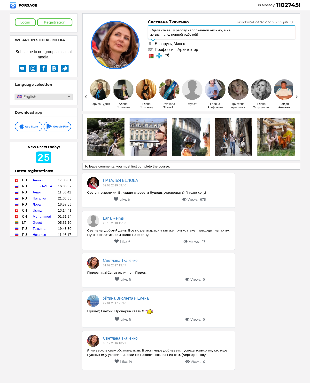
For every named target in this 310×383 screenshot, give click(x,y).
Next (297, 96)
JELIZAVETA (42, 186)
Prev (86, 96)
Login (25, 22)
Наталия (39, 198)
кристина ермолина (238, 105)
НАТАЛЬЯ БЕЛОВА (120, 180)
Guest (37, 222)
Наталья (39, 235)
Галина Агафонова (215, 105)
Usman (38, 210)
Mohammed (42, 216)
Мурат (192, 104)
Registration (55, 22)
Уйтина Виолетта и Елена (126, 298)
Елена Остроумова (261, 105)
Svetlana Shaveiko (169, 105)
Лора (37, 204)
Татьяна (39, 229)
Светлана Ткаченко (120, 260)
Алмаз (38, 180)
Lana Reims (113, 218)
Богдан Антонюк (284, 105)
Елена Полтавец (146, 105)
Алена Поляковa (123, 105)
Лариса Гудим (100, 104)
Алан (37, 192)
